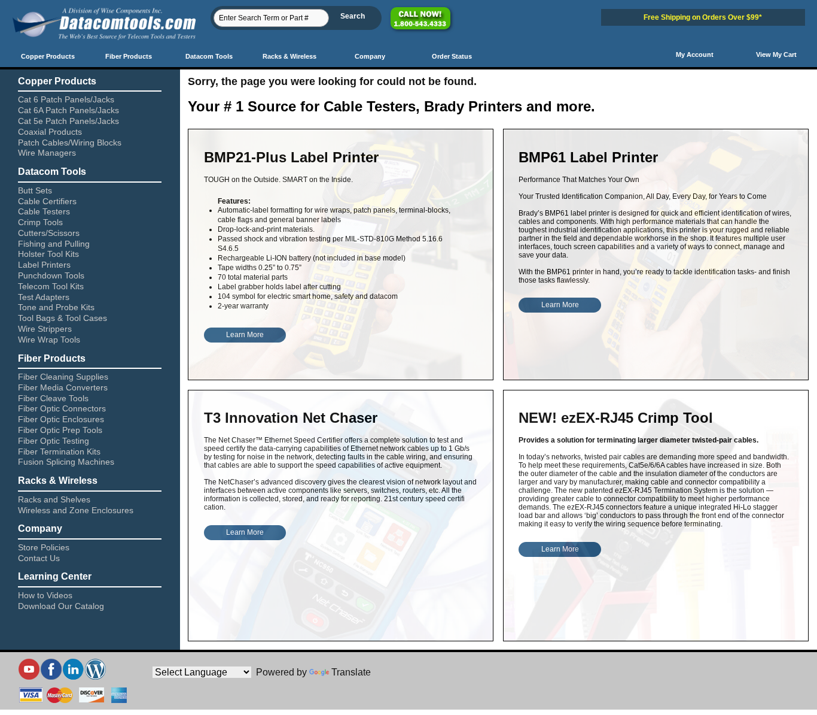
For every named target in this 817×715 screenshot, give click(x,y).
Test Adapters (43, 297)
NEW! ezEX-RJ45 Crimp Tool (616, 418)
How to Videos (45, 595)
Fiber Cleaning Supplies (63, 376)
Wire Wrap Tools (49, 339)
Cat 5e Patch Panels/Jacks (68, 121)
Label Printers (44, 264)
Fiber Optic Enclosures (61, 419)
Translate (351, 672)
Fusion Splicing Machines (66, 461)
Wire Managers (47, 152)
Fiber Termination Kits (59, 451)
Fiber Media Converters (63, 387)
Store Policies (43, 547)
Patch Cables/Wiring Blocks (69, 142)
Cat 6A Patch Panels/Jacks (68, 110)
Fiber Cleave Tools (53, 398)
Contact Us (39, 558)
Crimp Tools (40, 222)
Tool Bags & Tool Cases (62, 318)
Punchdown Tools (51, 275)
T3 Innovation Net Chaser (290, 418)
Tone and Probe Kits (56, 307)
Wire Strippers (45, 329)
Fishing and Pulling (54, 244)
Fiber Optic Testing (53, 441)
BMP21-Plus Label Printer (291, 157)
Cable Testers (44, 211)
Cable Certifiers (47, 201)
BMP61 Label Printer (588, 157)
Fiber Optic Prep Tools (60, 430)
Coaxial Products (50, 132)
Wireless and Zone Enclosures (75, 510)
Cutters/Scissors (49, 233)
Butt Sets (35, 190)
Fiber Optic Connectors (62, 408)
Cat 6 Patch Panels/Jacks (66, 99)
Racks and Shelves (54, 499)
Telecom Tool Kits (51, 286)
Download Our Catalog (61, 606)
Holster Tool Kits (48, 254)
